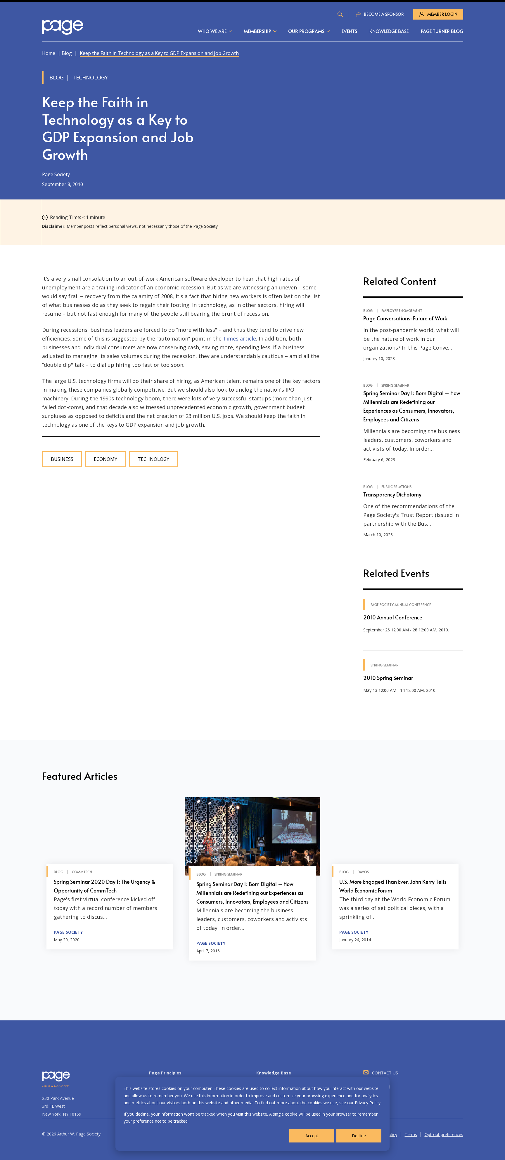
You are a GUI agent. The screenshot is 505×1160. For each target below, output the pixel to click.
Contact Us (385, 1073)
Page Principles (165, 1073)
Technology (153, 459)
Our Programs (306, 31)
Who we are (212, 31)
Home (48, 53)
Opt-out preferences (444, 1134)
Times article (239, 338)
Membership (257, 31)
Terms (411, 1134)
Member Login (442, 14)
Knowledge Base (389, 31)
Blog (67, 53)
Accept (311, 1135)
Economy (105, 459)
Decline (359, 1135)
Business (62, 459)
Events (349, 31)
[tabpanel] (110, 879)
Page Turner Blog (442, 31)
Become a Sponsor (384, 14)
